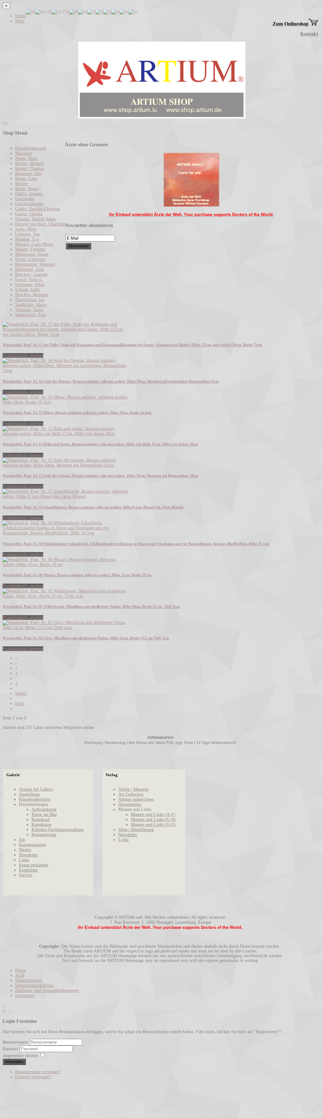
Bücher (21, 183)
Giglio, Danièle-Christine (37, 209)
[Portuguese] (115, 11)
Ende (19, 703)
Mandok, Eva (27, 239)
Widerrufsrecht (28, 980)
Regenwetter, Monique (35, 264)
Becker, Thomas (29, 168)
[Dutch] (73, 11)
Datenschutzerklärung (34, 985)
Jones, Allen (26, 229)
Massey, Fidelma (30, 249)
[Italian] (99, 11)
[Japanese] (107, 11)
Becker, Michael (29, 163)
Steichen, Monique (32, 294)
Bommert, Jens (28, 173)
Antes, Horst (26, 158)
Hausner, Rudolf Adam (35, 219)
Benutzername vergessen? (38, 1071)
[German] (30, 11)
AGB (19, 975)
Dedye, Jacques (28, 193)
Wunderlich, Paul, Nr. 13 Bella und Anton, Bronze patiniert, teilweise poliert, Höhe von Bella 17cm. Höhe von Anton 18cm (100, 444)
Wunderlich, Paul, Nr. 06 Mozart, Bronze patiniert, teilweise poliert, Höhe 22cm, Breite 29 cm (77, 575)
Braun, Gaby (26, 178)
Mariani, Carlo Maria (34, 244)
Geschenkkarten (29, 203)
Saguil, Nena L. (29, 279)
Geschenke (24, 198)
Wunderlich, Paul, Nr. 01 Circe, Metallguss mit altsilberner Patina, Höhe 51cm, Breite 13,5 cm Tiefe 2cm (86, 638)
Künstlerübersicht (30, 148)
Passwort (11, 1048)
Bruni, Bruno (27, 188)
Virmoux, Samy (29, 309)
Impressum (25, 995)
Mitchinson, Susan (31, 254)
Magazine (23, 153)
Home (20, 16)
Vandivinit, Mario (31, 304)
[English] (82, 11)
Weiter (21, 693)
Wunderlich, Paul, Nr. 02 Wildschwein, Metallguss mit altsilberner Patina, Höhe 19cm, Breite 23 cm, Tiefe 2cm (91, 607)
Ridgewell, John (29, 269)
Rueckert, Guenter (31, 274)
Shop (19, 21)
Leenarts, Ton (27, 234)
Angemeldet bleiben (20, 1055)
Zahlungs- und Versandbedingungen (47, 990)
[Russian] (124, 11)
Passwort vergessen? (33, 1076)
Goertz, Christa (28, 214)
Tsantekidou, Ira (29, 299)
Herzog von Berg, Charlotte (40, 224)
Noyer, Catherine (30, 259)
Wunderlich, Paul (30, 314)
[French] (91, 11)
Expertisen (28, 870)
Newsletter (28, 855)
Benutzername (15, 1042)
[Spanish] (132, 11)
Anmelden (14, 1061)
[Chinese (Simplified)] (43, 11)
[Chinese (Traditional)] (60, 11)
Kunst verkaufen (33, 865)
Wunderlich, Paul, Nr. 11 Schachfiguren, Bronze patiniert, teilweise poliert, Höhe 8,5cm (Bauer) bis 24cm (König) (93, 507)
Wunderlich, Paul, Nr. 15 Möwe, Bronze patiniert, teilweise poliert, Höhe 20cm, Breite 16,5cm (77, 413)
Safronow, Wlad (29, 284)
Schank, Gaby (27, 289)
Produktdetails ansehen (23, 355)
